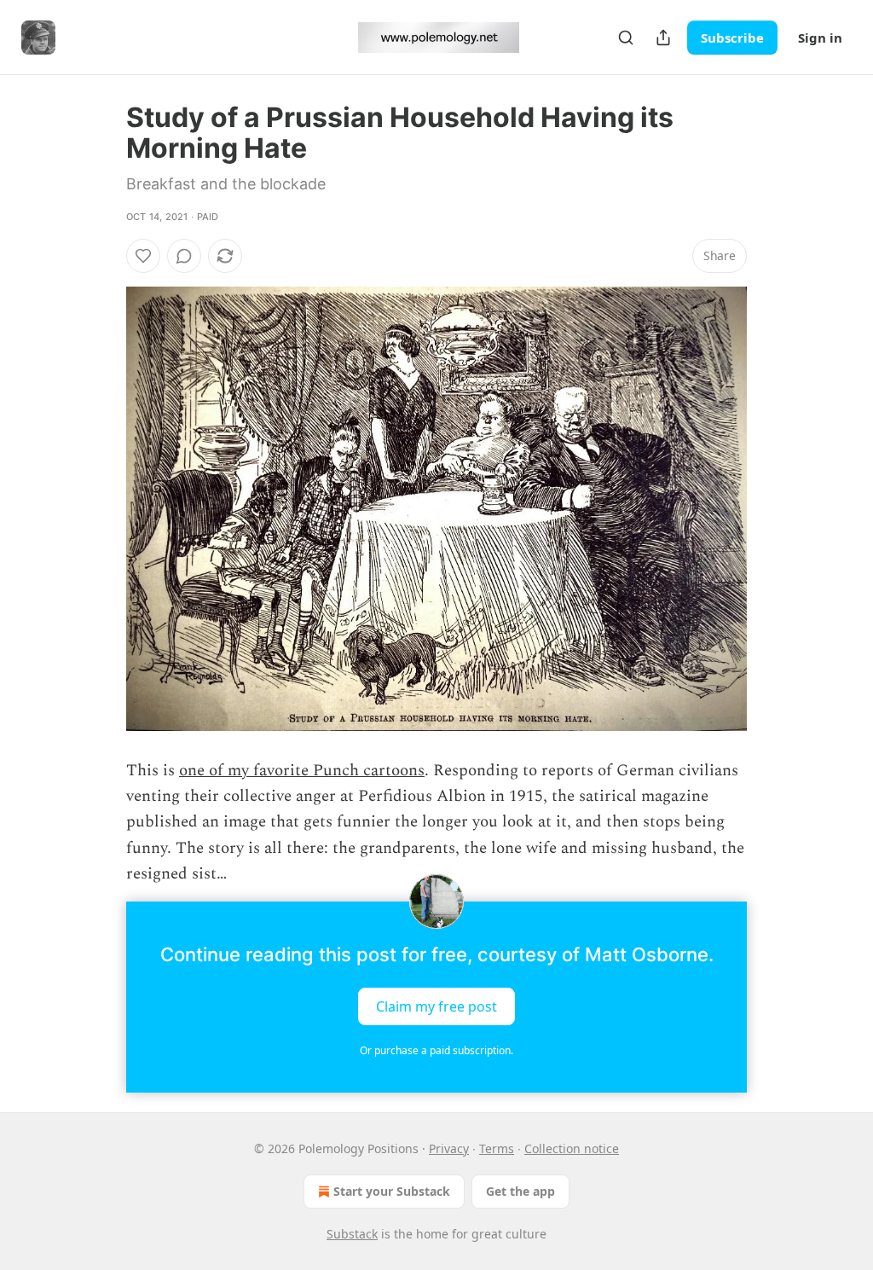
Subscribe (732, 37)
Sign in (820, 37)
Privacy (449, 1148)
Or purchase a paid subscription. (436, 1050)
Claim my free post (436, 1005)
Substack (352, 1234)
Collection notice (571, 1148)
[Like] (143, 256)
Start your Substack (391, 1191)
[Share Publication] (663, 37)
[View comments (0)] (184, 256)
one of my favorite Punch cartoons (302, 770)
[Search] (626, 37)
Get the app (520, 1191)
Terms (496, 1148)
